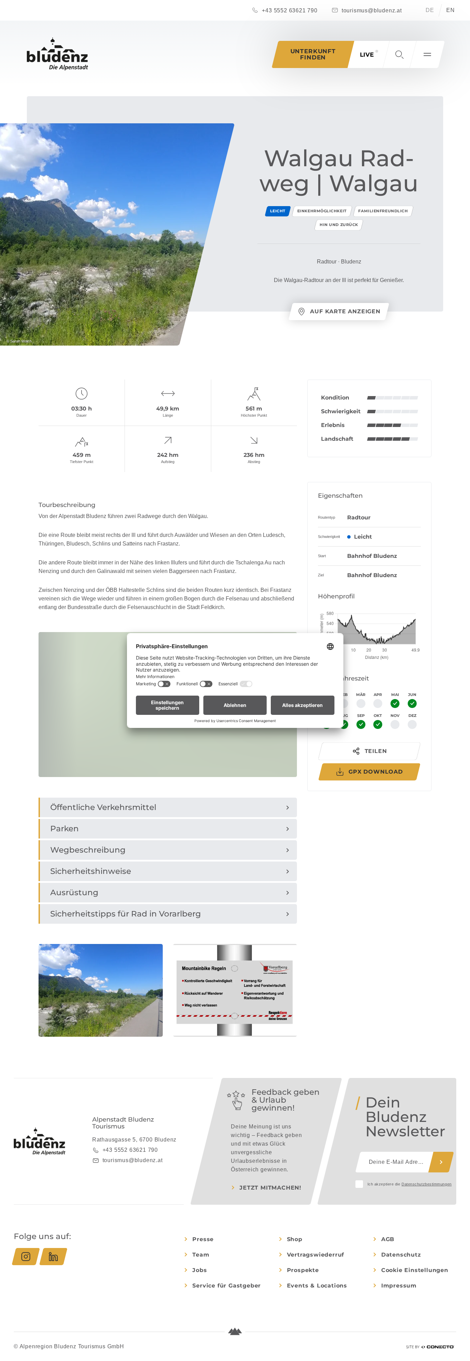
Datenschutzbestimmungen (427, 1184)
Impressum (399, 1285)
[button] (399, 54)
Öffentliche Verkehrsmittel (103, 807)
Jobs (199, 1270)
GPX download (376, 771)
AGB (387, 1239)
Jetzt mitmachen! (270, 1187)
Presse (203, 1239)
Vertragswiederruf (315, 1254)
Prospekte (303, 1270)
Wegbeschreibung (88, 850)
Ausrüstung (74, 892)
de (430, 10)
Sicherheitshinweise (90, 871)
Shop (294, 1239)
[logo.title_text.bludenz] (57, 53)
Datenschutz (401, 1254)
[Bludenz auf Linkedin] (53, 1256)
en (450, 10)
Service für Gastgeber (226, 1285)
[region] (168, 769)
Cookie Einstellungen (414, 1270)
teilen (376, 751)
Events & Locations (317, 1285)
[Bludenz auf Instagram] (26, 1256)
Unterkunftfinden (313, 54)
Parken (64, 828)
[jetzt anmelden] (441, 1162)
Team (200, 1254)
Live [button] (367, 54)
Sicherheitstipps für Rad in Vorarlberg (125, 914)
